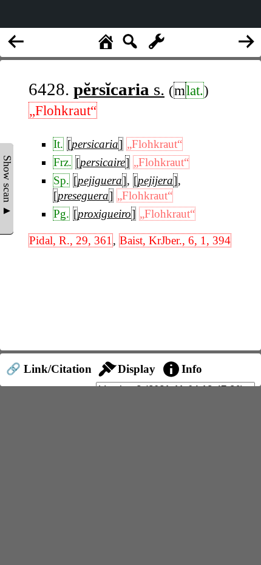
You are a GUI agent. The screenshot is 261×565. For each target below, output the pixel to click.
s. (118, 89)
